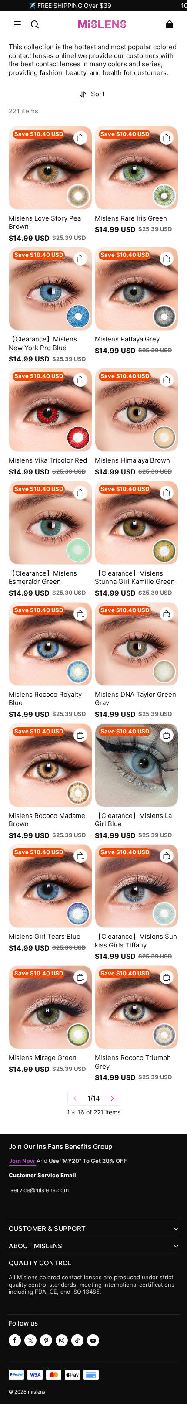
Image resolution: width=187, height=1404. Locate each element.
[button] (17, 24)
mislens (36, 1392)
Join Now (22, 1161)
